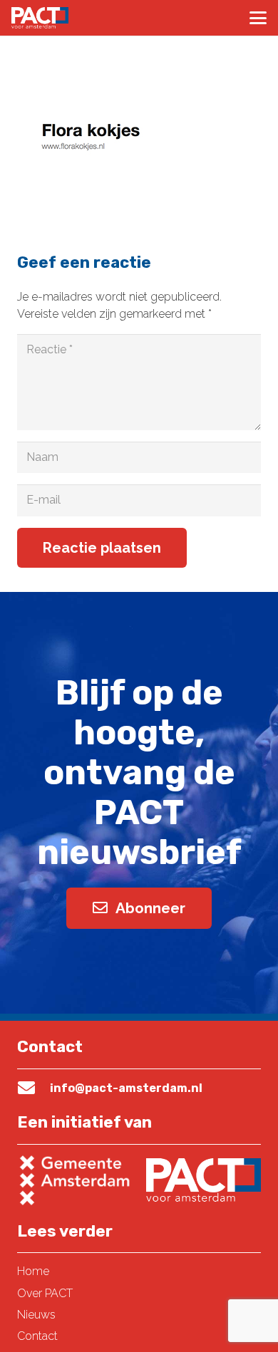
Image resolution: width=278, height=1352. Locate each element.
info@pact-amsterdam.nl (126, 1088)
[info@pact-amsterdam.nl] (33, 1087)
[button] (258, 17)
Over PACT (45, 1293)
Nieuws (36, 1314)
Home (33, 1271)
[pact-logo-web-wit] (39, 17)
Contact (37, 1336)
